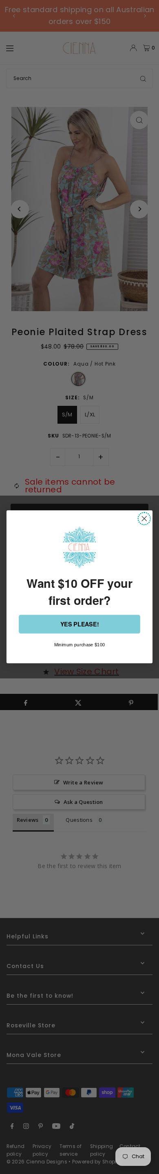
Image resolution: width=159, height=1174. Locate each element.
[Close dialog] (144, 518)
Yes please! (79, 624)
